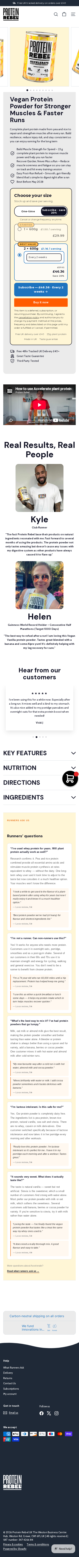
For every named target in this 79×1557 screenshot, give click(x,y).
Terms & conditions (38, 1544)
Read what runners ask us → (23, 1271)
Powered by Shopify (15, 1548)
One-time (28, 211)
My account (9, 1393)
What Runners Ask (13, 1367)
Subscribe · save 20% (53, 211)
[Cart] (64, 14)
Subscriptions (11, 1388)
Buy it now (41, 302)
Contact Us (9, 1383)
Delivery (8, 1372)
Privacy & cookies (13, 1544)
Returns (7, 1378)
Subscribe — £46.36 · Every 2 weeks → (40, 289)
